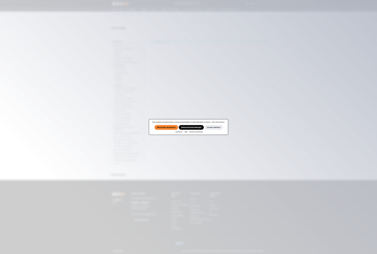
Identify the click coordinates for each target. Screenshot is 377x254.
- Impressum (179, 132)
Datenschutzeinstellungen (191, 127)
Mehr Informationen (218, 122)
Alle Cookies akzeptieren (166, 127)
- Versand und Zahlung (195, 132)
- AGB (186, 132)
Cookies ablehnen (213, 127)
